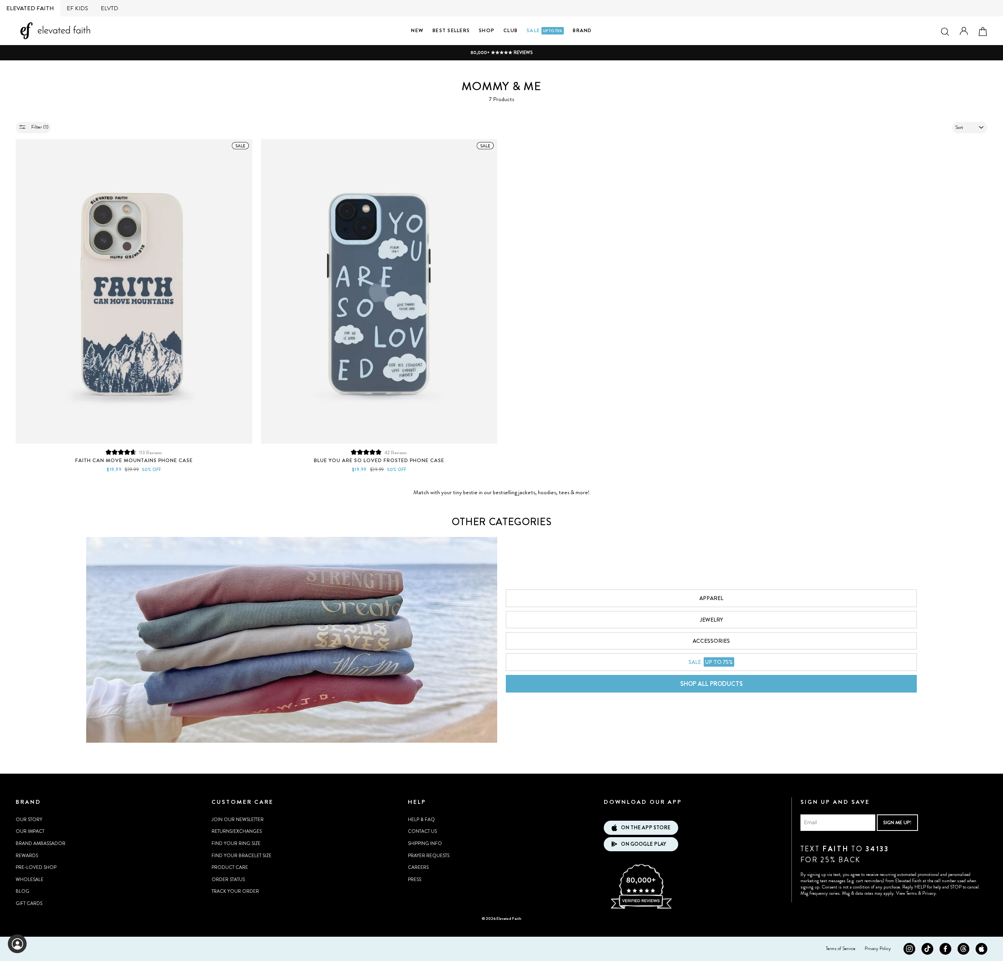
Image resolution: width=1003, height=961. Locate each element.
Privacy (929, 893)
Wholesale (29, 879)
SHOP (486, 30)
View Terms (906, 893)
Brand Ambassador (40, 843)
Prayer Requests (428, 855)
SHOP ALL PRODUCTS (711, 683)
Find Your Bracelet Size (242, 855)
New (417, 30)
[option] (501, 52)
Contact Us (422, 831)
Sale (544, 30)
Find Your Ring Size (236, 843)
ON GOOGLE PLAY (643, 844)
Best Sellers (451, 30)
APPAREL (711, 598)
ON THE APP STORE (645, 827)
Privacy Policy (878, 948)
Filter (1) (39, 127)
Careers (418, 867)
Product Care (230, 867)
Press (414, 879)
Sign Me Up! (897, 822)
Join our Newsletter (238, 819)
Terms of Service (840, 948)
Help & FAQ (421, 819)
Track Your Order (235, 891)
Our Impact (30, 831)
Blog (22, 891)
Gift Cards (29, 903)
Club (510, 30)
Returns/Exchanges (237, 831)
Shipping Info (425, 843)
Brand (582, 30)
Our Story (29, 819)
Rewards (27, 855)
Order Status (228, 879)
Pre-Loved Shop (36, 867)
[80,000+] (641, 907)
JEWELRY (711, 620)
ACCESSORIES (711, 641)
